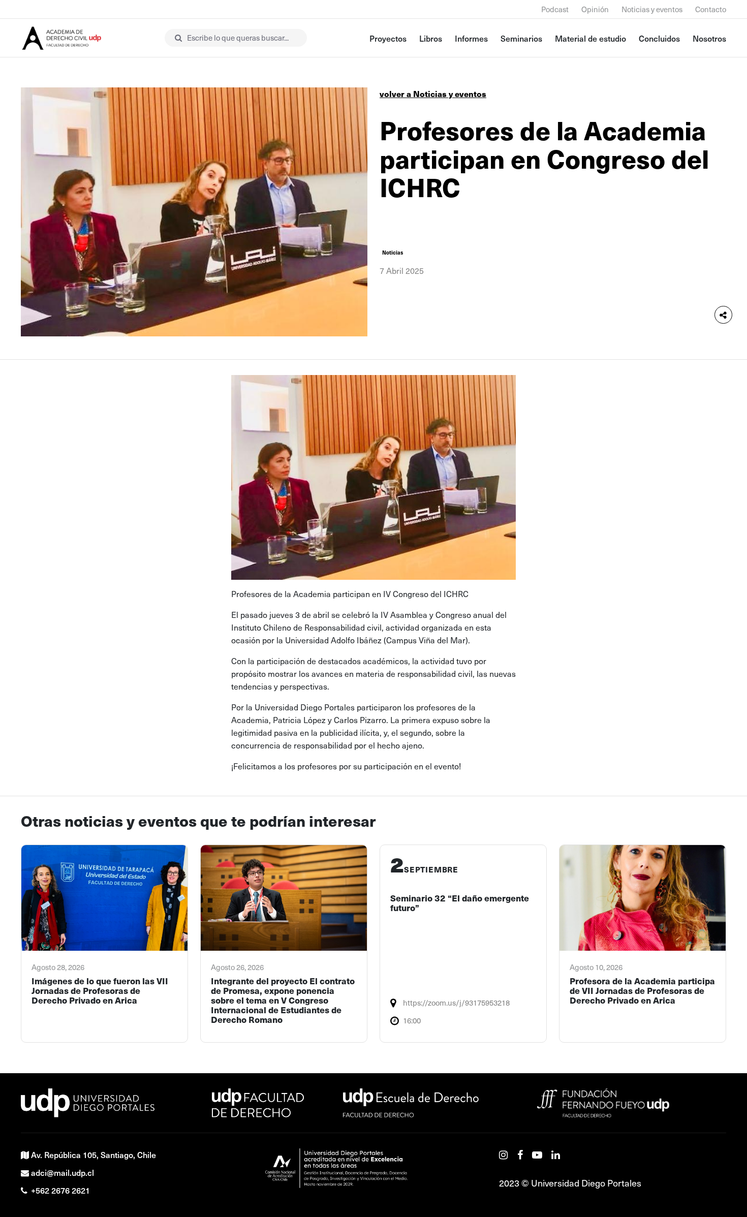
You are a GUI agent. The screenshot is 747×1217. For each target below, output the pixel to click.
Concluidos (659, 38)
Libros (430, 38)
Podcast (555, 9)
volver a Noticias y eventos (433, 94)
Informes (471, 38)
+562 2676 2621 (60, 1190)
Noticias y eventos (651, 9)
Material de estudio (590, 38)
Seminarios (521, 38)
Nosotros (709, 38)
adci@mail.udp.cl (62, 1172)
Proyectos (388, 38)
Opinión (595, 9)
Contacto (710, 9)
